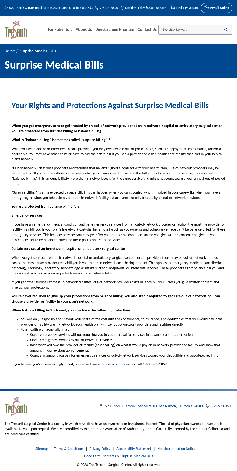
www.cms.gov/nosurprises (111, 364)
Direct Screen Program (114, 30)
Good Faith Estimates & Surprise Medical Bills (118, 456)
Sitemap (41, 449)
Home (10, 51)
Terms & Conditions (68, 449)
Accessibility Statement (133, 449)
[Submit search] (226, 29)
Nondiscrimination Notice (176, 449)
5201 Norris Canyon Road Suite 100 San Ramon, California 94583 (51, 8)
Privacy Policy (100, 449)
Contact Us (147, 30)
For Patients (58, 30)
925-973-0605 (109, 8)
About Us (84, 30)
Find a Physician (187, 8)
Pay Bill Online (219, 8)
